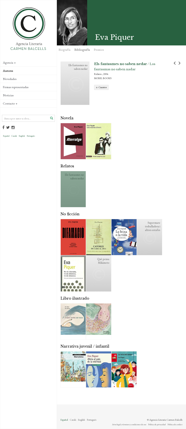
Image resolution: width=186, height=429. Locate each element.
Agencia (8, 63)
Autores (8, 71)
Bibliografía (82, 50)
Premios (99, 50)
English (22, 135)
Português (31, 135)
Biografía (64, 50)
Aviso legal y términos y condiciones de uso (129, 424)
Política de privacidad (157, 424)
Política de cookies (174, 424)
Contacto (9, 103)
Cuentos (102, 87)
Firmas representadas (16, 87)
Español (6, 135)
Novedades (10, 79)
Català (14, 135)
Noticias (8, 95)
